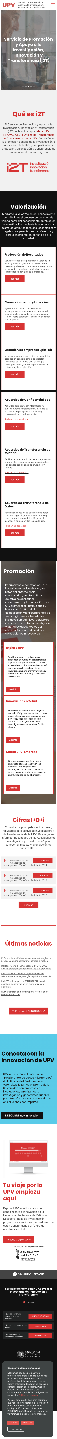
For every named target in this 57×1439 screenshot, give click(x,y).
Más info (13, 689)
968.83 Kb (45, 875)
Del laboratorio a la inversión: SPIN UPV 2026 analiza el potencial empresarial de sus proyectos (26, 967)
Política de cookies (28, 1395)
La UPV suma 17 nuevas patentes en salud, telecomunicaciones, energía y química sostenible (26, 975)
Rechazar (27, 1423)
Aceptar (13, 1423)
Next (52, 50)
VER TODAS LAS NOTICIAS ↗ (28, 1011)
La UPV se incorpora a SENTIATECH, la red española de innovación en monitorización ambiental (23, 984)
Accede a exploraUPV (19, 1239)
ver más (28, 905)
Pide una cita (40, 1335)
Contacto (31, 1302)
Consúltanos (40, 1326)
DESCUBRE (22, 1115)
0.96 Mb (45, 860)
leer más (14, 278)
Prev (5, 50)
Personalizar (16, 1429)
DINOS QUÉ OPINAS (40, 1316)
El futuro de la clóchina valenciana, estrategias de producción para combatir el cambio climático (26, 959)
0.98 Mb (45, 890)
